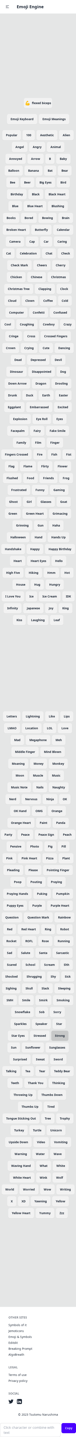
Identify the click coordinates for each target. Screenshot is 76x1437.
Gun (40, 525)
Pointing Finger (58, 870)
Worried (29, 1189)
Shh (66, 965)
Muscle (38, 775)
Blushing (58, 206)
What (44, 1166)
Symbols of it (17, 1325)
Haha (56, 525)
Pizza (49, 858)
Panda (60, 823)
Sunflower (32, 1047)
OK (65, 799)
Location (31, 728)
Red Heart (28, 929)
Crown (10, 348)
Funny (40, 490)
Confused (60, 312)
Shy (53, 976)
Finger (55, 443)
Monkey (58, 764)
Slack (45, 988)
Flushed (12, 478)
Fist (68, 454)
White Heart (22, 1178)
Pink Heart (29, 858)
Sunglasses (57, 1047)
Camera (14, 242)
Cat (8, 253)
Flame (27, 466)
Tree (48, 1118)
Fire (39, 454)
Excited (63, 407)
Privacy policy (17, 1381)
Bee (12, 182)
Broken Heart (16, 230)
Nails (39, 787)
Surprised (20, 1059)
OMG (39, 811)
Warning (21, 1154)
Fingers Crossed (16, 454)
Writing (65, 1189)
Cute (46, 348)
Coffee (48, 301)
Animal (55, 147)
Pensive (15, 846)
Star (59, 1024)
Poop (18, 882)
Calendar (63, 230)
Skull (29, 988)
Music (56, 775)
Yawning (40, 1201)
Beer (27, 182)
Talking (11, 1071)
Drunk (12, 395)
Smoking (63, 1000)
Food (30, 478)
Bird (63, 182)
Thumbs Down (51, 1095)
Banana (33, 171)
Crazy (68, 324)
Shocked (11, 976)
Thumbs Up (30, 1107)
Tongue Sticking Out (21, 1118)
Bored (28, 218)
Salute (25, 953)
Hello (59, 561)
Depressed (38, 360)
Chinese (36, 277)
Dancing (64, 348)
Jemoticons (16, 1331)
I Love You (12, 596)
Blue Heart (35, 206)
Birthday (17, 194)
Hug (37, 584)
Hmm (51, 573)
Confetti (39, 312)
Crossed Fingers (55, 336)
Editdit (13, 1343)
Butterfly (41, 230)
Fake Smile (57, 431)
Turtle (37, 1130)
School (30, 965)
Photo (34, 846)
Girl (29, 502)
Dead (18, 360)
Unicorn (56, 1130)
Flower (63, 466)
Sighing (11, 988)
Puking (42, 894)
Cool (7, 324)
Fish (54, 454)
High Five (13, 573)
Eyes (59, 419)
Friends (48, 478)
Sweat (40, 1059)
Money (38, 764)
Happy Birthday (60, 549)
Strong (60, 1036)
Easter (63, 395)
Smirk (43, 1000)
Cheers (42, 265)
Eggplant (14, 407)
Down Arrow (17, 383)
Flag (11, 466)
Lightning (33, 716)
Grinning (22, 525)
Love (64, 728)
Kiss (19, 620)
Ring (48, 929)
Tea (27, 1071)
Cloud (12, 301)
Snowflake (22, 1012)
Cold (65, 301)
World (9, 1189)
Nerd (12, 799)
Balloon (13, 171)
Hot (67, 573)
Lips (67, 716)
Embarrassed (39, 407)
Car (46, 242)
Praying (56, 882)
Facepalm (18, 431)
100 (28, 135)
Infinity (12, 608)
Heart (18, 561)
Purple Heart (60, 906)
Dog (63, 372)
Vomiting (61, 1142)
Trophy (65, 1118)
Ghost (13, 502)
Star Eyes (18, 1036)
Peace (25, 835)
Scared (12, 965)
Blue (15, 206)
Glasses (46, 502)
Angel (19, 147)
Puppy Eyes (15, 906)
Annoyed (15, 159)
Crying (29, 348)
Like (52, 716)
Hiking (33, 573)
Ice (31, 596)
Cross (31, 336)
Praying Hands (17, 894)
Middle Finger (25, 752)
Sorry (57, 1012)
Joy (51, 608)
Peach (67, 835)
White (60, 1166)
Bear (64, 171)
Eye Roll (42, 419)
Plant (66, 858)
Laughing (38, 620)
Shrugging (34, 976)
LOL (50, 728)
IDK (68, 596)
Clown (29, 301)
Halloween (18, 537)
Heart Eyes (38, 561)
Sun (13, 1047)
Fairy (37, 431)
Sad (9, 953)
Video (41, 1142)
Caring (62, 242)
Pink (9, 858)
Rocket (11, 941)
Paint (43, 823)
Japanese (33, 608)
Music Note (19, 787)
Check (65, 253)
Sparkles (20, 1024)
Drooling (61, 383)
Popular (11, 135)
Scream (49, 965)
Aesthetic (47, 135)
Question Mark (38, 917)
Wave (58, 1154)
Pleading (13, 870)
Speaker (41, 1024)
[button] (7, 7)
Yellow (60, 1201)
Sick (68, 976)
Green (12, 514)
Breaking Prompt (20, 1349)
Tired (51, 1107)
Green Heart (35, 514)
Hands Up (58, 537)
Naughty (58, 787)
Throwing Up (23, 1095)
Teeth (15, 1083)
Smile (26, 1000)
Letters (12, 716)
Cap (32, 242)
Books (11, 218)
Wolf (59, 1178)
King (65, 608)
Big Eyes (45, 182)
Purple (37, 906)
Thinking (58, 1083)
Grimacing (60, 514)
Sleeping (64, 988)
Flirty (45, 466)
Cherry (60, 265)
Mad (17, 740)
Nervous (31, 799)
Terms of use (17, 1375)
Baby (63, 159)
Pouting (36, 882)
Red (9, 929)
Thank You (35, 1083)
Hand (38, 537)
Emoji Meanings (54, 119)
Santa (43, 953)
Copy (68, 1428)
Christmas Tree (19, 289)
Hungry (54, 584)
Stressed (40, 1036)
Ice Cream (49, 596)
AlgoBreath (16, 1355)
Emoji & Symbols (20, 1337)
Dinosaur (16, 372)
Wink (43, 1178)
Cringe (13, 336)
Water (40, 1154)
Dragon (40, 383)
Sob (42, 1012)
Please (33, 870)
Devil (58, 360)
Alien (66, 135)
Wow (47, 1189)
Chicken (16, 277)
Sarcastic (62, 953)
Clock (64, 289)
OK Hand (20, 811)
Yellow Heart (21, 1213)
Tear (42, 1071)
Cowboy (49, 324)
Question (12, 917)
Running (64, 941)
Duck (29, 395)
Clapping (44, 289)
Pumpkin (62, 894)
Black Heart (57, 194)
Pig (50, 846)
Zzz (62, 1213)
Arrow (35, 159)
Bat (50, 171)
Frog (66, 478)
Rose (45, 941)
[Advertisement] (38, 55)
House (20, 584)
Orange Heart (21, 823)
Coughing (27, 324)
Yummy (45, 1213)
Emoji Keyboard (22, 119)
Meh (59, 740)
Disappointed (41, 372)
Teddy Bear (62, 1071)
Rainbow (64, 917)
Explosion (20, 419)
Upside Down (18, 1142)
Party (8, 835)
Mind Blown (52, 752)
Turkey (19, 1130)
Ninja (50, 799)
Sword (58, 1059)
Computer (16, 312)
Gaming (59, 490)
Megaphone (38, 740)
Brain (65, 218)
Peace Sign (46, 835)
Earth (46, 395)
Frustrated (19, 490)
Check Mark (19, 265)
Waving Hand (21, 1166)
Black (36, 194)
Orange (57, 811)
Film (38, 443)
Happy (35, 549)
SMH (10, 1000)
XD (24, 1201)
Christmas (58, 277)
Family (21, 443)
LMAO (12, 728)
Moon (20, 775)
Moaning (18, 764)
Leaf (57, 620)
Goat (63, 502)
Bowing (47, 218)
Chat (49, 253)
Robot (64, 929)
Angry (37, 147)
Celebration (28, 253)
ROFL (29, 941)
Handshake (13, 549)
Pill (63, 846)
